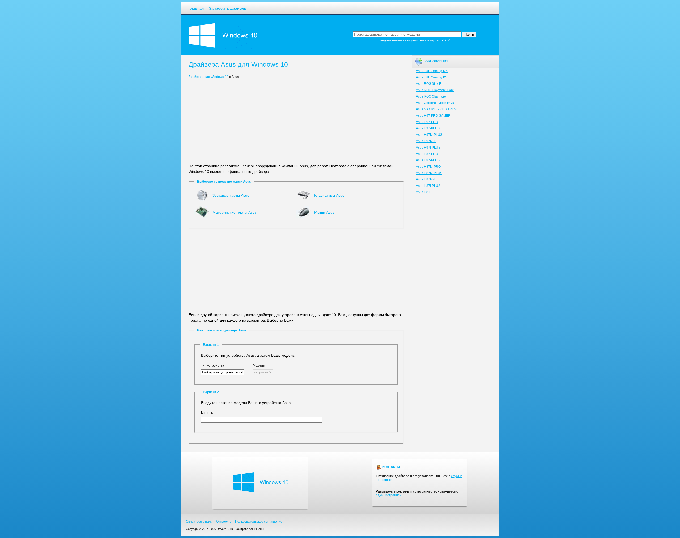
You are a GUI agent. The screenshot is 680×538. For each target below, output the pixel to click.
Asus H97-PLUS (428, 128)
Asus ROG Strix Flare (431, 84)
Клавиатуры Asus (329, 195)
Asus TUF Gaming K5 (431, 77)
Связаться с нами (199, 521)
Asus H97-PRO (427, 122)
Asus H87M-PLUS (429, 173)
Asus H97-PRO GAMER (433, 115)
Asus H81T (424, 192)
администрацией (389, 495)
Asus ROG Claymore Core (435, 90)
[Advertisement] (296, 122)
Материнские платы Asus (234, 212)
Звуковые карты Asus (230, 195)
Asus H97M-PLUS (429, 135)
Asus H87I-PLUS (428, 186)
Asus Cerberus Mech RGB (435, 103)
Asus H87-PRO (427, 154)
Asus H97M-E (426, 141)
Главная (196, 8)
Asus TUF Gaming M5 (432, 71)
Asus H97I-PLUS (428, 147)
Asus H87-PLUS (428, 160)
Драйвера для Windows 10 (208, 77)
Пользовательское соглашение (258, 521)
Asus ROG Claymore (431, 96)
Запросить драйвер (227, 8)
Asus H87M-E (426, 179)
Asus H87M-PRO (428, 167)
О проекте (224, 521)
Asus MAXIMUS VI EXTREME (437, 109)
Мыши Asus (324, 212)
